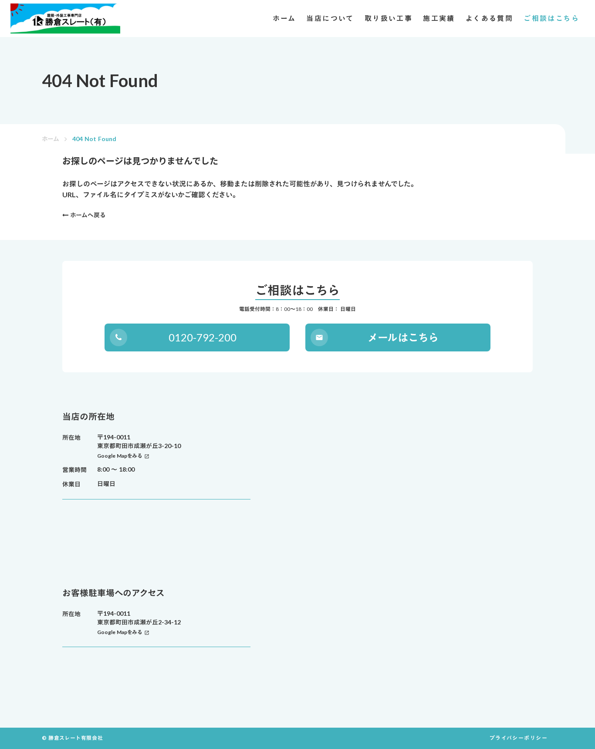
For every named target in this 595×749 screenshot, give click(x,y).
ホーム (50, 138)
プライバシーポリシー (519, 738)
